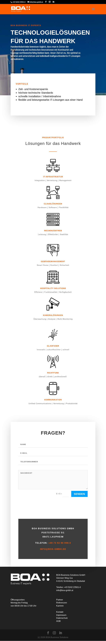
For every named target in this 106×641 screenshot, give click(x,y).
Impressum (61, 615)
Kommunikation (53, 400)
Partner (59, 600)
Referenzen (61, 603)
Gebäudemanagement (53, 261)
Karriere (60, 606)
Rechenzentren (53, 231)
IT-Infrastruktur (53, 177)
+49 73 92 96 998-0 (59, 543)
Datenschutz (62, 618)
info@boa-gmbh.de (53, 549)
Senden (79, 494)
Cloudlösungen (53, 204)
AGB (58, 621)
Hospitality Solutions (53, 288)
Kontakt (59, 612)
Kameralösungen (53, 315)
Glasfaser (53, 346)
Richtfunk (53, 373)
